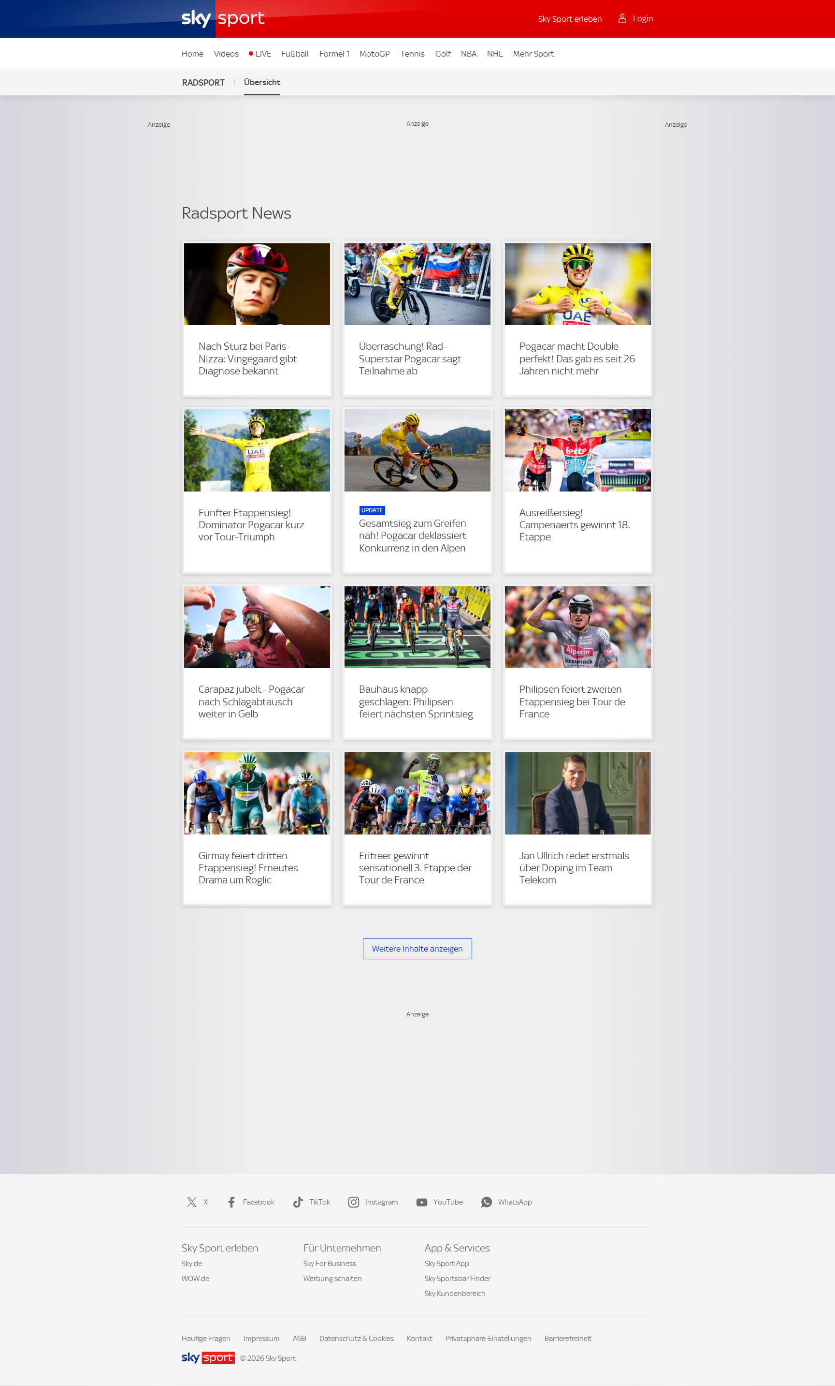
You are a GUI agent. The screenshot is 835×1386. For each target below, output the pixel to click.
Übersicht (262, 82)
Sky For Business (329, 1263)
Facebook (258, 1202)
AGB (299, 1338)
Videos (226, 54)
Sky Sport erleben (570, 19)
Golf (443, 54)
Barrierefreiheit (568, 1338)
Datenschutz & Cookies (356, 1338)
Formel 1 (334, 54)
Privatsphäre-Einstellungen (489, 1338)
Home (192, 54)
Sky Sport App (447, 1263)
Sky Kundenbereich (455, 1293)
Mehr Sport (533, 54)
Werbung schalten (332, 1278)
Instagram (381, 1202)
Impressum (262, 1338)
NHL (495, 54)
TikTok (320, 1202)
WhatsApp (515, 1202)
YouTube (448, 1202)
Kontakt (419, 1338)
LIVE (263, 54)
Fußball (295, 54)
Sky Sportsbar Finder (457, 1278)
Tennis (413, 54)
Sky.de (192, 1263)
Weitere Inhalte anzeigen (417, 949)
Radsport (203, 82)
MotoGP (375, 54)
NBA (468, 54)
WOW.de (195, 1278)
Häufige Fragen (206, 1338)
